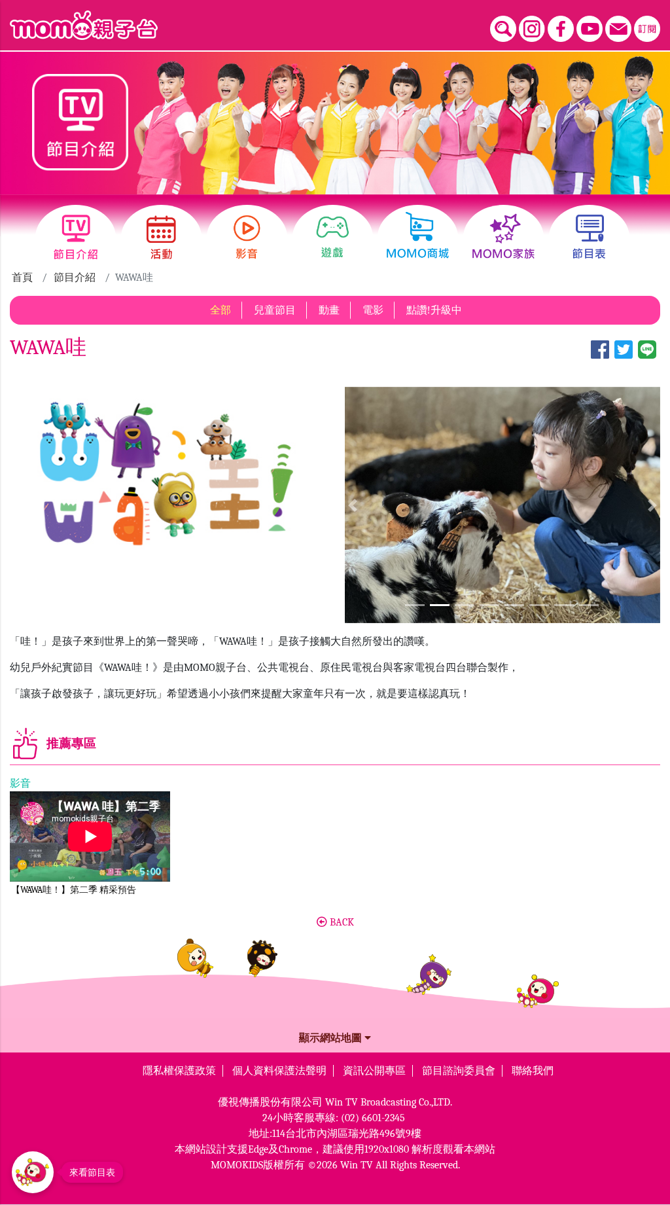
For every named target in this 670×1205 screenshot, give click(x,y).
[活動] (161, 237)
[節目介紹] (75, 237)
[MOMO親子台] (84, 25)
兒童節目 (275, 310)
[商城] (418, 237)
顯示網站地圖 (331, 1038)
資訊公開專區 (374, 1071)
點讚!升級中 (434, 310)
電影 (372, 310)
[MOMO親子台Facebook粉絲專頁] (561, 29)
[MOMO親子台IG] (532, 29)
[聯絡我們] (618, 29)
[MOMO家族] (503, 237)
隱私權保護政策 (179, 1071)
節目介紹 (75, 277)
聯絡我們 (533, 1071)
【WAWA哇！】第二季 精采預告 (73, 889)
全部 (220, 310)
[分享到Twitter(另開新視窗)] (623, 357)
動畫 (329, 310)
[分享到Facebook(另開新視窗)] (600, 357)
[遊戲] (332, 237)
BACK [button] (340, 922)
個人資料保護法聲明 (279, 1071)
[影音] (247, 237)
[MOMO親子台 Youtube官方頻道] (589, 29)
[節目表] (589, 237)
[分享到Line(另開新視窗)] (647, 357)
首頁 (22, 277)
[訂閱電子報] (647, 29)
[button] (353, 505)
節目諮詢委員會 (458, 1071)
